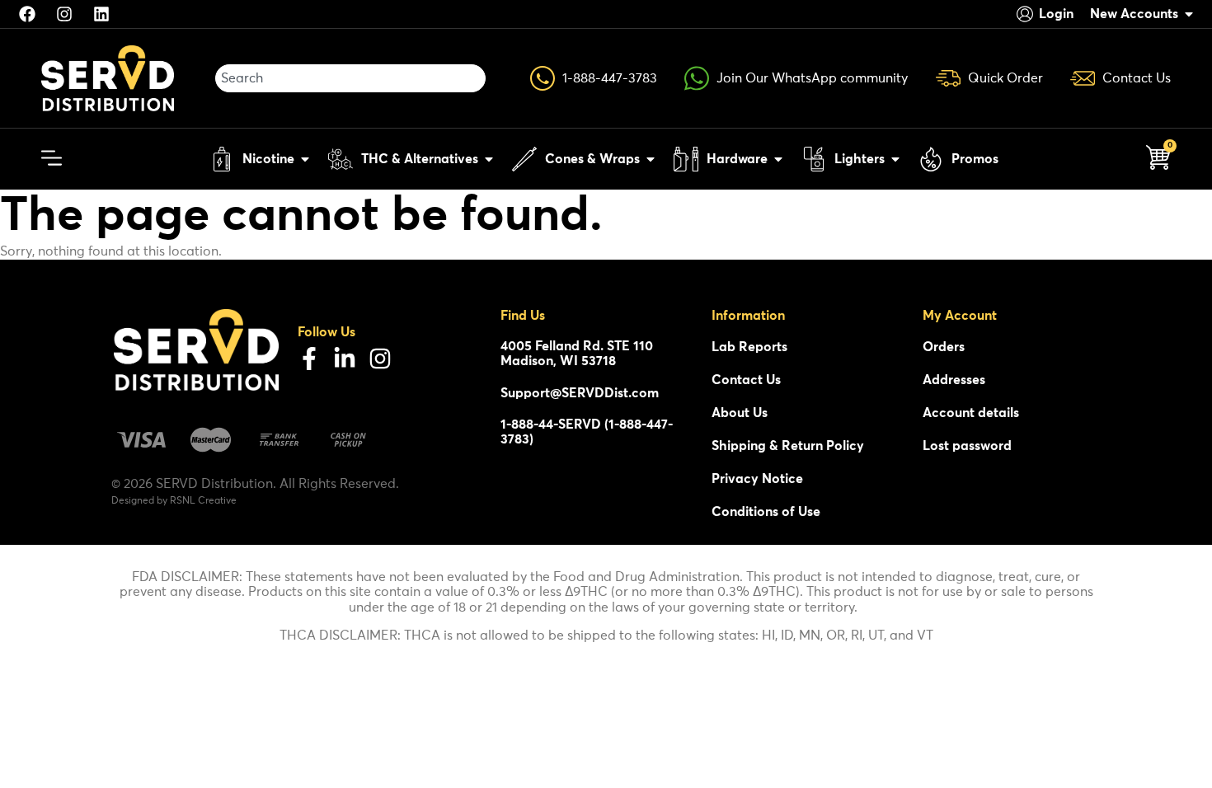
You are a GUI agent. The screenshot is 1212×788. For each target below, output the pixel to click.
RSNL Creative (203, 501)
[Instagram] (380, 358)
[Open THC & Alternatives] (489, 159)
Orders (944, 347)
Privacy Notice (757, 478)
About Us (740, 413)
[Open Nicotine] (305, 159)
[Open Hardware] (778, 159)
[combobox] (350, 78)
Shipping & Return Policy (788, 446)
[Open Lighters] (895, 159)
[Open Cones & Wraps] (650, 159)
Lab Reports (749, 347)
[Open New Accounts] (1189, 14)
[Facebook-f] (309, 358)
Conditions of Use (766, 511)
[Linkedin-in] (344, 358)
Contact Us (746, 380)
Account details (971, 413)
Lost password (967, 446)
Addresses (954, 380)
